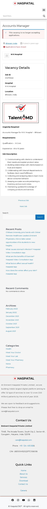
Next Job (23, 206)
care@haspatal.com (23, 440)
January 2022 (11, 312)
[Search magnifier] (44, 16)
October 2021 (11, 324)
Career (23, 490)
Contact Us (23, 484)
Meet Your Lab (12, 356)
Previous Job (23, 200)
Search (5, 213)
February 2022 (12, 309)
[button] (44, 10)
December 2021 (12, 316)
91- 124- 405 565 (27, 446)
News (8, 364)
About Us (23, 474)
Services (23, 477)
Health (8, 349)
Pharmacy (10, 367)
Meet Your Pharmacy (14, 360)
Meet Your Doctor (13, 352)
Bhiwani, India (11, 43)
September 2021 (12, 327)
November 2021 (12, 320)
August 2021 (11, 331)
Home (23, 470)
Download (23, 481)
